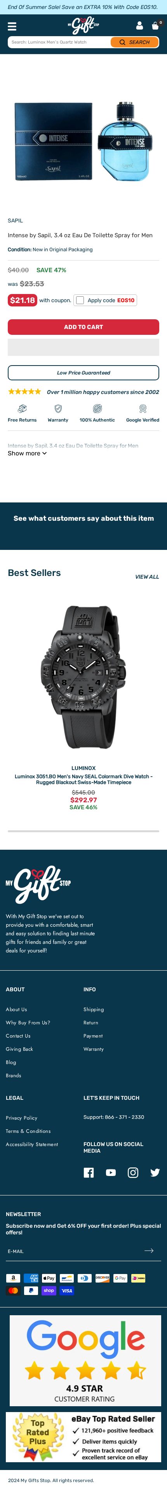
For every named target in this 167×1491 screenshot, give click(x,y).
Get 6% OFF (72, 1226)
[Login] (140, 26)
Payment (93, 1036)
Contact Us (18, 1036)
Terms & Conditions (28, 1131)
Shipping (94, 1009)
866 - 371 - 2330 (124, 1117)
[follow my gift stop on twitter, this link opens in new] (155, 1176)
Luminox (83, 768)
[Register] (148, 1251)
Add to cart (83, 327)
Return (91, 1022)
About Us (16, 1009)
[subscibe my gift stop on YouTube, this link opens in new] (111, 1176)
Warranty (94, 1049)
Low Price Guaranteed (83, 373)
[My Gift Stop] (38, 868)
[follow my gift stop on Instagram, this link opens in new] (133, 1176)
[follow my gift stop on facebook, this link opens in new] (89, 1176)
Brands (13, 1075)
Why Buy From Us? (28, 1022)
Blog (11, 1062)
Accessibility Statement (32, 1144)
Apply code (111, 300)
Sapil (15, 220)
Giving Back (19, 1049)
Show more (24, 453)
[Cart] (155, 26)
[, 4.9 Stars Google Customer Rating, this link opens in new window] (85, 1360)
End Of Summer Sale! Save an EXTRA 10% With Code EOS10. (83, 7)
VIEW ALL (147, 577)
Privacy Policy (21, 1118)
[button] (83, 347)
